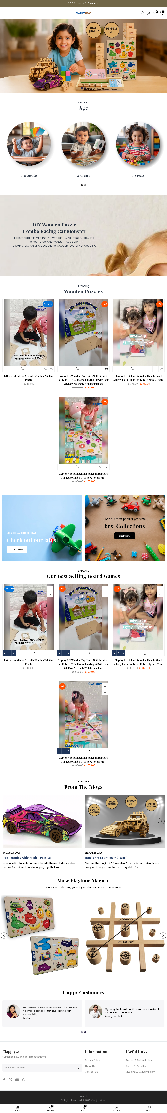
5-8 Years (138, 175)
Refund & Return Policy (139, 1060)
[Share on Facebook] (4, 1079)
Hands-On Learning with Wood (106, 858)
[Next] (161, 821)
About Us (90, 1066)
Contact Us (91, 1072)
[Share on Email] (17, 1079)
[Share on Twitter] (10, 1079)
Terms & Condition (136, 1066)
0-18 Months (28, 175)
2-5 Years (83, 175)
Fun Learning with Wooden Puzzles (26, 858)
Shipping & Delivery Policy (140, 1072)
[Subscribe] (77, 1068)
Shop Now (17, 549)
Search (84, 1096)
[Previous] (5, 821)
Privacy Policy (92, 1060)
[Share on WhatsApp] (23, 1079)
